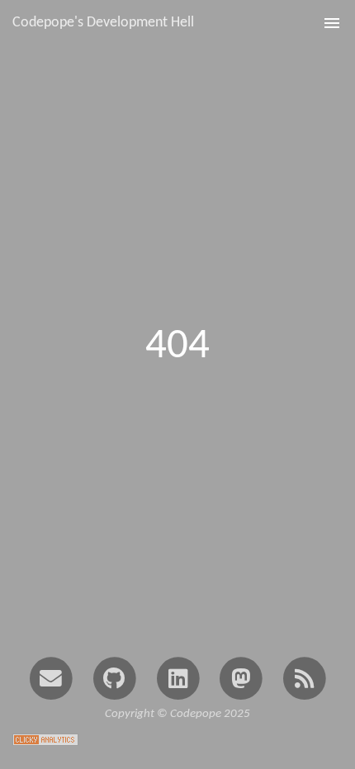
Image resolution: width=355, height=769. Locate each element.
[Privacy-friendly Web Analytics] (45, 738)
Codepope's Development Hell (103, 23)
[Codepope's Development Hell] (304, 677)
